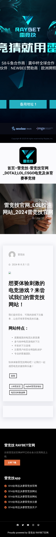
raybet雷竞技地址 (33, 386)
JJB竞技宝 (16, 386)
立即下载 (12, 462)
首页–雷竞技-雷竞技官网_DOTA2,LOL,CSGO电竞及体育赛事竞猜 (28, 173)
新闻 (13, 376)
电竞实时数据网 (18, 392)
